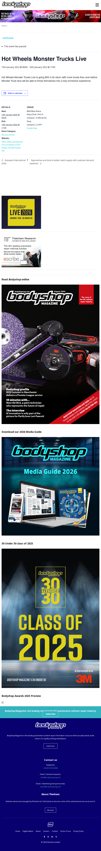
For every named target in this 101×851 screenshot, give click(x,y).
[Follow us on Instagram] (48, 837)
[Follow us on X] (56, 837)
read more (50, 746)
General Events (8, 134)
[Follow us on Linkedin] (52, 837)
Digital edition (28, 831)
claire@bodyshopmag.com (50, 786)
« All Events (7, 37)
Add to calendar (15, 93)
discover (50, 810)
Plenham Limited (53, 842)
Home (17, 831)
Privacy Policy (78, 831)
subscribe (50, 713)
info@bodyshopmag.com (50, 777)
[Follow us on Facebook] (44, 837)
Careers (46, 831)
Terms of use (65, 831)
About (38, 831)
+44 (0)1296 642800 (50, 768)
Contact (55, 831)
